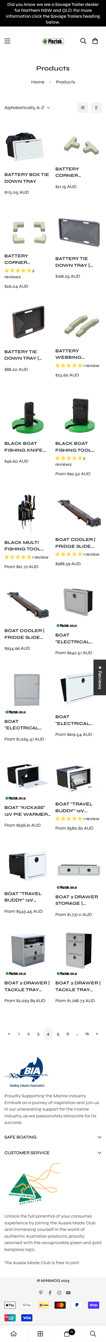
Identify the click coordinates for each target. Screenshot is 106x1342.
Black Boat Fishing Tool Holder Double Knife (77, 447)
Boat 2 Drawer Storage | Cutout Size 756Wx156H (76, 900)
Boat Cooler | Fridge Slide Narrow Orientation (24, 634)
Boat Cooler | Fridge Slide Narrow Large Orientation (77, 543)
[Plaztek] (53, 41)
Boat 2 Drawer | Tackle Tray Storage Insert (78, 986)
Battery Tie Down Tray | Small (21, 355)
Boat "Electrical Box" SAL (21, 725)
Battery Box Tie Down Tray (26, 178)
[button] (95, 40)
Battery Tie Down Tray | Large (72, 262)
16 (87, 1033)
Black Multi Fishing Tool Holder (22, 546)
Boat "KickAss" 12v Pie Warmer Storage (26, 811)
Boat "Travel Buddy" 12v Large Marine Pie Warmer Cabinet (75, 807)
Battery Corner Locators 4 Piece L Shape (23, 259)
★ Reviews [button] (100, 677)
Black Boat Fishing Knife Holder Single (25, 447)
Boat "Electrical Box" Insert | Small (73, 638)
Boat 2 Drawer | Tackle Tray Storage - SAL (27, 986)
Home (37, 82)
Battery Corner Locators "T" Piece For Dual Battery (76, 172)
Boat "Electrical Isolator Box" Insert (75, 720)
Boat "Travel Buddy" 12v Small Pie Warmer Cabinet (23, 897)
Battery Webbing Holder (68, 354)
